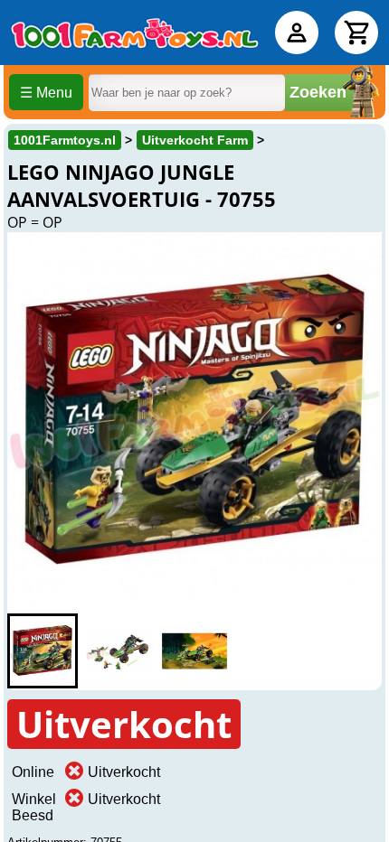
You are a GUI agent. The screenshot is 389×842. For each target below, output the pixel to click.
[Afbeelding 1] (42, 650)
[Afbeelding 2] (118, 650)
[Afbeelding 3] (194, 650)
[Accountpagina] (296, 32)
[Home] (135, 32)
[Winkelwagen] (356, 32)
